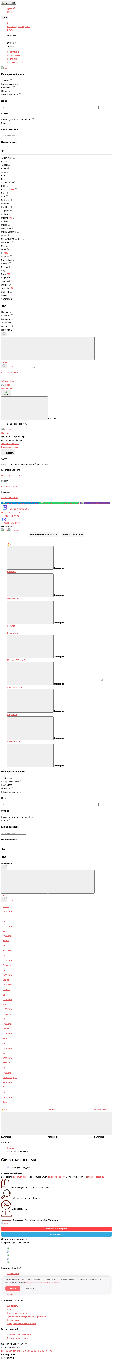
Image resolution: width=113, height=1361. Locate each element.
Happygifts (6, 312)
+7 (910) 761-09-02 (10, 516)
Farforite (5, 200)
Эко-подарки (13, 633)
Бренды (11, 1295)
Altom (4, 161)
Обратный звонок (10, 381)
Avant (4, 172)
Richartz (5, 267)
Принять (12, 1289)
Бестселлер (7, 87)
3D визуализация (9, 94)
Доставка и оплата (16, 62)
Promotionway (8, 260)
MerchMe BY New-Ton (11, 239)
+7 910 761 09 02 (28, 1351)
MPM (3, 249)
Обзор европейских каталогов (21, 1323)
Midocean (5, 242)
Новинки (11, 571)
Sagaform (5, 278)
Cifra (3, 179)
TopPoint (5, 288)
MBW (3, 235)
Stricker (4, 285)
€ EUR (4, 17)
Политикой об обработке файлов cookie (42, 1282)
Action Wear (6, 158)
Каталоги (11, 626)
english (10, 12)
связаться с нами (20, 1177)
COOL (4, 186)
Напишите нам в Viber (100, 503)
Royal (3, 274)
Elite (3, 193)
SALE (9, 629)
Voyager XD (6, 299)
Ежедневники (13, 599)
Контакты (12, 59)
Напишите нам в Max (19, 509)
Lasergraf (5, 315)
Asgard (4, 168)
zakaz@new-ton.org (10, 512)
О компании (13, 52)
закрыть (8, 452)
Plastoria (5, 256)
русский (11, 3)
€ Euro (10, 23)
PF (2, 253)
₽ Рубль (11, 30)
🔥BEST (10, 544)
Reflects (5, 263)
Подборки (12, 714)
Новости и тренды (16, 687)
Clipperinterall (7, 182)
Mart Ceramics (8, 228)
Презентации (13, 742)
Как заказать (13, 55)
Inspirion (5, 207)
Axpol (3, 175)
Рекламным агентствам (43, 534)
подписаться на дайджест (56, 1229)
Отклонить (29, 1289)
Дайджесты (13, 1306)
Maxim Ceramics (8, 232)
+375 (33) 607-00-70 (10, 523)
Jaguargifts (6, 211)
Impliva (4, 204)
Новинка (5, 91)
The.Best (5, 80)
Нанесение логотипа (17, 1313)
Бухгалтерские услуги (17, 1338)
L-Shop (4, 214)
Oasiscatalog (7, 319)
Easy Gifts (5, 189)
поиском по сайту (56, 1177)
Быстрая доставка (10, 84)
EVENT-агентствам (73, 534)
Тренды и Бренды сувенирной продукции (26, 1316)
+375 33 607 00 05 (45, 1351)
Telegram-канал (55, 1234)
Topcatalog (6, 323)
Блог (9, 1309)
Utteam (4, 295)
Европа (5, 123)
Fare (3, 196)
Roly (3, 271)
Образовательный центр (19, 1335)
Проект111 (6, 326)
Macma (4, 218)
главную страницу (96, 1177)
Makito (4, 221)
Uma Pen (5, 292)
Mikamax (5, 246)
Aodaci (4, 165)
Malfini (4, 225)
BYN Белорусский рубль (18, 26)
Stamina (5, 281)
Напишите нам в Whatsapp (66, 503)
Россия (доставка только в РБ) (16, 119)
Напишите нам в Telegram (27, 503)
